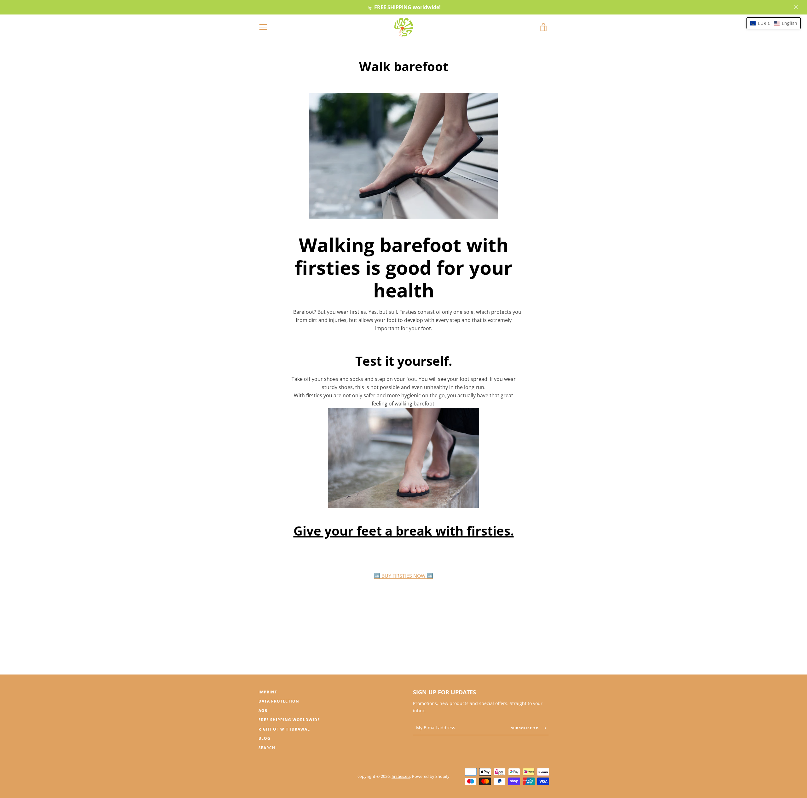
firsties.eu (401, 776)
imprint (267, 692)
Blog (264, 738)
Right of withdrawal (284, 729)
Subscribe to (525, 728)
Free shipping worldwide (289, 719)
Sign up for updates (444, 692)
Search (266, 747)
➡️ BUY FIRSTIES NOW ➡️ (403, 575)
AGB (262, 710)
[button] (773, 23)
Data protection (278, 701)
